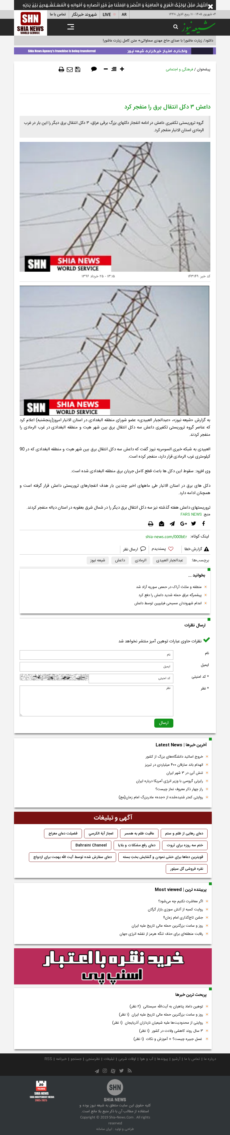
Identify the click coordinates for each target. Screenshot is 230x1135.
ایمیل (205, 665)
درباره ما (210, 1059)
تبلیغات (109, 1059)
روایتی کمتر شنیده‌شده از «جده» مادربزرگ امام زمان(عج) (161, 797)
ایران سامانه (104, 1129)
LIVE (107, 14)
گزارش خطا (193, 549)
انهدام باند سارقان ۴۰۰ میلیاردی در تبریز (174, 765)
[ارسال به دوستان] (70, 69)
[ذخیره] (77, 69)
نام (207, 653)
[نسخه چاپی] (61, 69)
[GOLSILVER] (113, 966)
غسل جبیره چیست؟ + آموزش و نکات (168, 1039)
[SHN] (30, 23)
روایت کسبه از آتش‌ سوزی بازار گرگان (175, 909)
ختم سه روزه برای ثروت (185, 845)
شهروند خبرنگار (84, 14)
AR (124, 15)
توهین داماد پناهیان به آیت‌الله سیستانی (166, 1006)
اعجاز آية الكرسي (101, 834)
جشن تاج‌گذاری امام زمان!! (182, 918)
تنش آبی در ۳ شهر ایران (184, 773)
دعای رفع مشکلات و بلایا (136, 845)
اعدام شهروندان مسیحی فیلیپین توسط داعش (168, 603)
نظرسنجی (93, 1059)
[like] (165, 550)
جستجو (76, 1059)
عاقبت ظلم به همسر (139, 834)
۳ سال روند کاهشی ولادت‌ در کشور (171, 1031)
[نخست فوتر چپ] (42, 1091)
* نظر (205, 689)
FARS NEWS (191, 514)
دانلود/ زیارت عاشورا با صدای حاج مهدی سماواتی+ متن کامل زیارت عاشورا (158, 41)
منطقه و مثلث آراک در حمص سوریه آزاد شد (169, 587)
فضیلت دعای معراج (63, 834)
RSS (48, 1059)
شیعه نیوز (97, 560)
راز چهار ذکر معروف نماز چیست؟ (179, 789)
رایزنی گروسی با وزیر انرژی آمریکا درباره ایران (169, 781)
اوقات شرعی (127, 1059)
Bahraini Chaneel (91, 845)
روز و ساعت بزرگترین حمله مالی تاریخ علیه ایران (167, 926)
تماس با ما (58, 14)
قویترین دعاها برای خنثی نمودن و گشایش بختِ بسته (163, 857)
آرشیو (176, 1059)
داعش (120, 560)
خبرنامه (61, 1059)
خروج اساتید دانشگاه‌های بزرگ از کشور (174, 757)
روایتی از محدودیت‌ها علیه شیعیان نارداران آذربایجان (157, 1023)
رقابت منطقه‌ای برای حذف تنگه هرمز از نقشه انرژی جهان (161, 934)
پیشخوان (203, 69)
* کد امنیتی (200, 677)
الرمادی (140, 560)
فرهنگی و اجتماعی (179, 69)
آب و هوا (146, 1059)
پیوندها (162, 1059)
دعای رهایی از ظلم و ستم (184, 834)
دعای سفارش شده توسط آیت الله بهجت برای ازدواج (72, 857)
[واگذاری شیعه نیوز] (115, 50)
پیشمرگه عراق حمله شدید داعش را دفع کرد (170, 595)
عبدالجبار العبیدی (169, 560)
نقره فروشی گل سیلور (186, 869)
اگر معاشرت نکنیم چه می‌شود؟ (180, 901)
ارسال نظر (131, 549)
